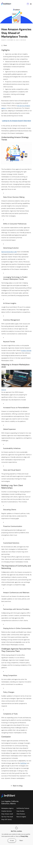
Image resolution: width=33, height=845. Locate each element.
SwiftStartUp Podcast (22, 808)
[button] (31, 4)
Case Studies (20, 811)
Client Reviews (20, 814)
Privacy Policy (24, 836)
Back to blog (17, 786)
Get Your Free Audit (7, 816)
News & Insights (21, 816)
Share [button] (5, 45)
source (3, 390)
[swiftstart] (9, 795)
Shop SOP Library (6, 819)
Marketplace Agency (7, 808)
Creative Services (6, 811)
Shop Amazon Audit (7, 814)
